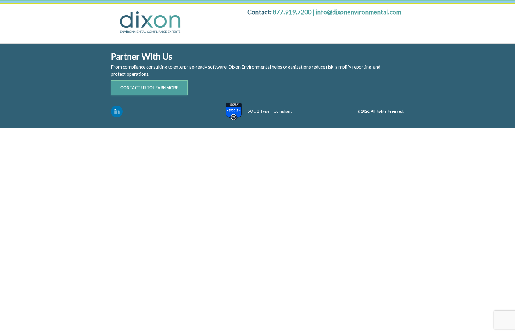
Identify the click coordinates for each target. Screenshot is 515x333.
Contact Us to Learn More (149, 87)
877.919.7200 (293, 12)
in (117, 111)
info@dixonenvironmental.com (358, 12)
